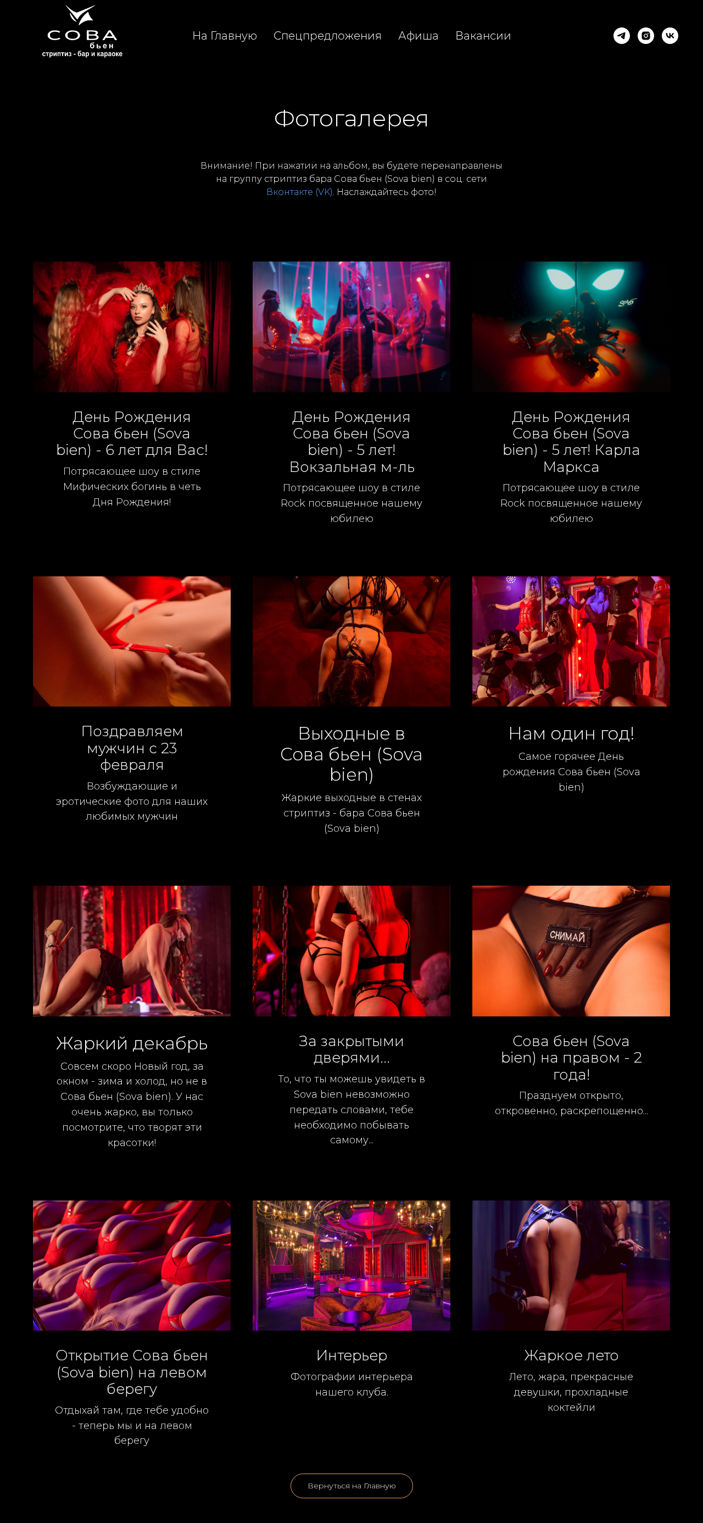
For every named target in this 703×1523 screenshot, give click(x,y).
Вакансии (483, 35)
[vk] (670, 35)
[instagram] (646, 35)
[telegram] (621, 35)
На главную (224, 35)
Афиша (418, 35)
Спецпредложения (328, 35)
